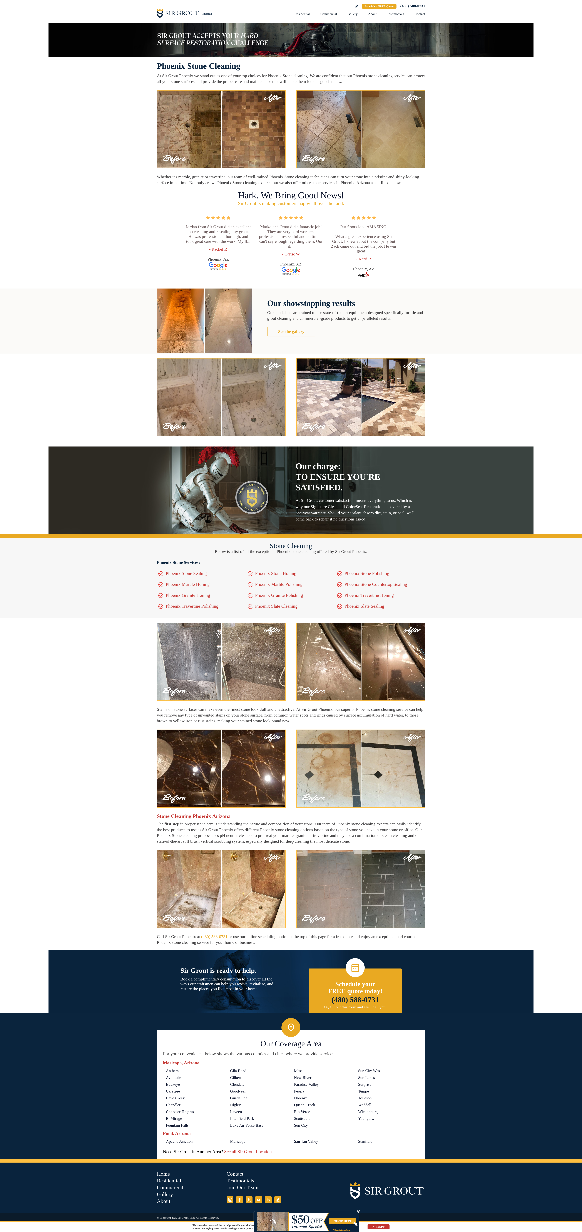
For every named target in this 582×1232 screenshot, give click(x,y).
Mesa (298, 1071)
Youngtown (367, 1118)
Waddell (364, 1105)
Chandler (173, 1105)
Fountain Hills (177, 1125)
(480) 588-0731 (412, 6)
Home (163, 1174)
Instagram (230, 1199)
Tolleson (365, 1098)
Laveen (236, 1111)
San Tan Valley (306, 1141)
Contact (420, 14)
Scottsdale (302, 1118)
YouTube (258, 1199)
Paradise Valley (306, 1084)
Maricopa (237, 1141)
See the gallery (291, 331)
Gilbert (235, 1077)
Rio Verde (302, 1111)
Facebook (239, 1199)
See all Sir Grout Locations (249, 1151)
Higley (235, 1105)
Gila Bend (238, 1071)
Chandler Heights (180, 1111)
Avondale (173, 1077)
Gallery (353, 14)
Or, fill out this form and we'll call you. (355, 1007)
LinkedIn (268, 1199)
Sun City (301, 1125)
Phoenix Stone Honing (275, 573)
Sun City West (369, 1071)
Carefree (173, 1091)
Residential (302, 14)
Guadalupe (238, 1098)
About (372, 14)
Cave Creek (175, 1098)
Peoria (299, 1091)
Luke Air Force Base (246, 1125)
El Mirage (174, 1118)
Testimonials (395, 14)
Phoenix (300, 1098)
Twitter (249, 1199)
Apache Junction (179, 1141)
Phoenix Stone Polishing (367, 573)
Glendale (237, 1084)
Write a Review (356, 6)
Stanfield (365, 1141)
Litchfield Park (242, 1118)
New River (302, 1077)
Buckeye (173, 1084)
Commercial (328, 14)
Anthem (172, 1071)
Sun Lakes (366, 1077)
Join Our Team (242, 1187)
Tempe (363, 1091)
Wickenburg (368, 1111)
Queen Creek (304, 1105)
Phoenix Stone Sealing (186, 573)
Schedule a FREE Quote (379, 6)
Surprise (364, 1084)
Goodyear (238, 1091)
